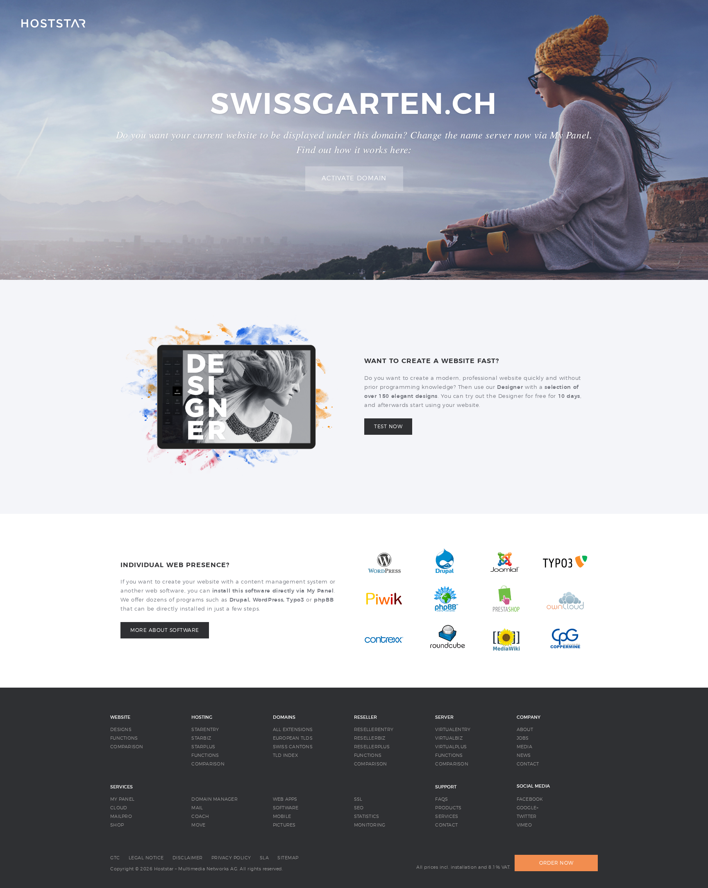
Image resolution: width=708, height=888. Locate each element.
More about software (164, 630)
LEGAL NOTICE (146, 858)
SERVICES (121, 787)
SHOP (117, 825)
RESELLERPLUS (372, 747)
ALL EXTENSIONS (293, 729)
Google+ (528, 808)
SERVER (444, 717)
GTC (115, 858)
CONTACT (528, 764)
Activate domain (354, 178)
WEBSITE (120, 717)
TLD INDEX (285, 755)
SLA (264, 858)
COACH (200, 816)
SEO (359, 808)
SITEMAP (288, 858)
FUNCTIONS (124, 738)
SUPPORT (445, 787)
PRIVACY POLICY (231, 858)
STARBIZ (201, 738)
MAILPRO (121, 816)
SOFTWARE (286, 808)
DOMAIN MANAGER (214, 799)
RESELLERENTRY (373, 729)
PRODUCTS (448, 808)
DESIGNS (121, 729)
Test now (388, 426)
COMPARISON (126, 747)
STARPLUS (203, 747)
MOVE (198, 825)
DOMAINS (284, 717)
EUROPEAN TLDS (293, 738)
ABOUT (525, 729)
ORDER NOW (556, 863)
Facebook (530, 799)
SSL (358, 799)
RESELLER (365, 717)
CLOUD (118, 808)
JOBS (523, 738)
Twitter (527, 816)
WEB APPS (285, 799)
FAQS (441, 799)
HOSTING (201, 717)
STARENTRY (205, 729)
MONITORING (370, 825)
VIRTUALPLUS (451, 747)
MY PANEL (122, 799)
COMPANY (528, 717)
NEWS (524, 755)
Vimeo (524, 825)
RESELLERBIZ (370, 738)
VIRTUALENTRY (452, 729)
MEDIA (524, 747)
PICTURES (284, 825)
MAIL (197, 808)
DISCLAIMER (187, 858)
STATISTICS (366, 816)
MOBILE (282, 816)
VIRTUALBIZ (449, 738)
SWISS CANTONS (293, 747)
